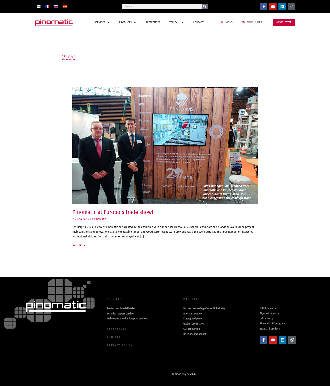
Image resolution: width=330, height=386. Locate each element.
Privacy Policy (120, 345)
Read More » (79, 245)
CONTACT (198, 22)
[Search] (205, 6)
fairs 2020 (85, 219)
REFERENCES (153, 22)
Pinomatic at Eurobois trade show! (112, 212)
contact (114, 337)
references (116, 328)
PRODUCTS (125, 22)
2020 (75, 219)
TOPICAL (174, 22)
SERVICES (99, 22)
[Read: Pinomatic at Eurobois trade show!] (165, 145)
